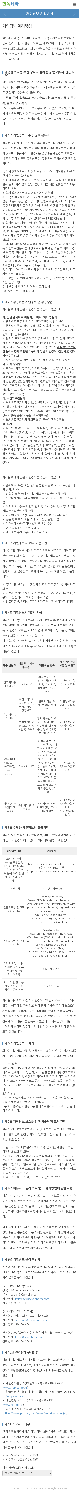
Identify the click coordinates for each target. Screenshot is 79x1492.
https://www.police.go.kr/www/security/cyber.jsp (34, 1413)
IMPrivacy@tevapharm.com (32, 1299)
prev (4, 13)
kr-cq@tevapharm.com (29, 1337)
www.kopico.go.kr (15, 1387)
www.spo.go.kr (13, 1404)
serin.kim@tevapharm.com (31, 1320)
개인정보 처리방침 (39, 14)
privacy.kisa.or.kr (14, 1396)
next (74, 13)
